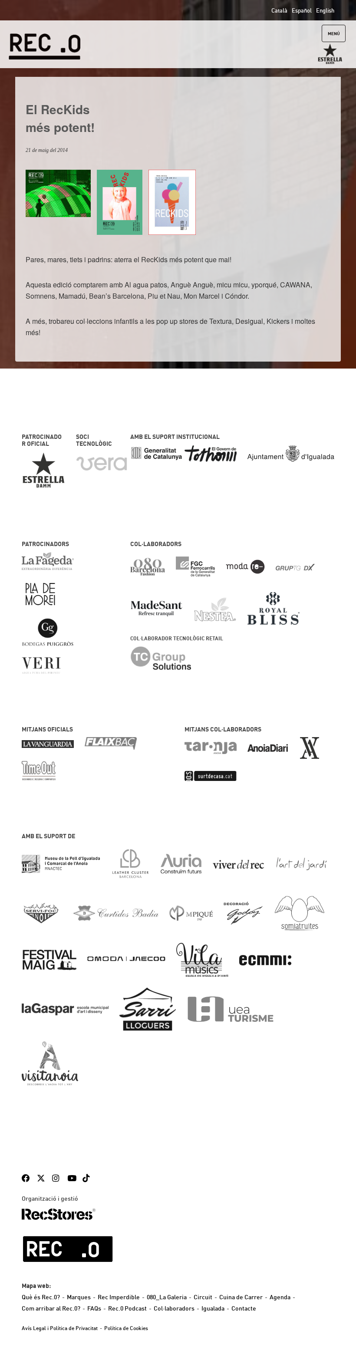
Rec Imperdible (119, 1297)
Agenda (280, 1297)
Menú (334, 33)
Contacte (243, 1308)
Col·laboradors (174, 1308)
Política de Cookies (126, 1328)
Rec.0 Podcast (127, 1308)
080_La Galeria (167, 1297)
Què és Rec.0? (41, 1297)
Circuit (203, 1297)
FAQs (94, 1308)
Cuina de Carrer (241, 1297)
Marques (79, 1297)
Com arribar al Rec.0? (51, 1308)
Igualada (212, 1308)
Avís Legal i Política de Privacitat (60, 1328)
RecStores (59, 1214)
